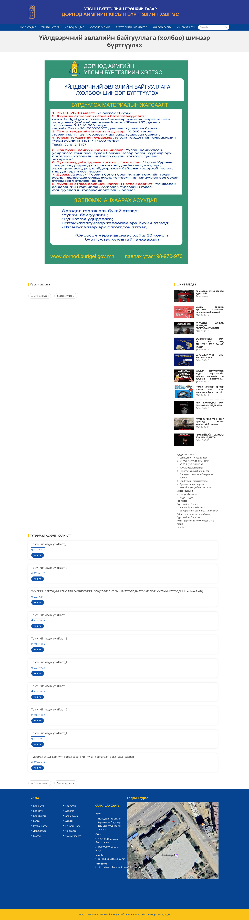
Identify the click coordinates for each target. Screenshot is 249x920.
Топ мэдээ (182, 500)
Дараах (66, 295)
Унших (38, 555)
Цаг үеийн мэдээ (188, 494)
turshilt (180, 527)
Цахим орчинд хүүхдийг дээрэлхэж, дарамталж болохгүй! (210, 309)
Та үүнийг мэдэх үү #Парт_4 (49, 662)
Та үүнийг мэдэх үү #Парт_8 (49, 544)
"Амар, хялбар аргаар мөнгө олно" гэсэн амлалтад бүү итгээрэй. (210, 389)
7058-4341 (103, 839)
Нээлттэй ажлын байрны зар (195, 470)
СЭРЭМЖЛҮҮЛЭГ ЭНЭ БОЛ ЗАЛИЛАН (210, 356)
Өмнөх (39, 295)
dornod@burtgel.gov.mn (111, 858)
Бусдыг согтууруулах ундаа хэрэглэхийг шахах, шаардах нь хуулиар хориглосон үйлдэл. (210, 376)
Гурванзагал (40, 825)
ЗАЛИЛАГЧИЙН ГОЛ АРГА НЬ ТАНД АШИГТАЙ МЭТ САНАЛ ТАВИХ (210, 342)
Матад (37, 835)
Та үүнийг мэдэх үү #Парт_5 (49, 638)
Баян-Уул (38, 805)
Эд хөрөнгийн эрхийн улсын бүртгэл (199, 510)
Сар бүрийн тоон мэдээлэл (194, 480)
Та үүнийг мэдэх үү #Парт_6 (49, 615)
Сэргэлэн (70, 805)
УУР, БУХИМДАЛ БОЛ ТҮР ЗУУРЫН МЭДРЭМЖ (210, 404)
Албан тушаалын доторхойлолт (193, 514)
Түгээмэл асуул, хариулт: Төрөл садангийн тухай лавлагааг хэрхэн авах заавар (82, 757)
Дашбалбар (40, 830)
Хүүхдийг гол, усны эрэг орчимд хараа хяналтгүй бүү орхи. (210, 421)
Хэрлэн (69, 820)
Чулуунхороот (73, 835)
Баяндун (38, 810)
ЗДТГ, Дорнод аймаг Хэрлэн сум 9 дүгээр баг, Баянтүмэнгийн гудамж (109, 824)
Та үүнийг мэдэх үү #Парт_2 (49, 709)
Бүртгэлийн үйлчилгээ (188, 504)
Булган (37, 820)
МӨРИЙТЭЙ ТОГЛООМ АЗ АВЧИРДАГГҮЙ (210, 436)
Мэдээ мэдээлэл (185, 490)
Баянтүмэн (39, 815)
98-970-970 (104, 847)
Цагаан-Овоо (72, 825)
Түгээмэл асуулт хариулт (192, 484)
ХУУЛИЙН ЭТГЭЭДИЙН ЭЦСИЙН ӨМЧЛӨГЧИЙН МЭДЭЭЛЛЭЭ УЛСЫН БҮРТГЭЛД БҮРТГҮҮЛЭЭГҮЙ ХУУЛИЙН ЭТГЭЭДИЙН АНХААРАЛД (117, 591)
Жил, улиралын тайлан (191, 467)
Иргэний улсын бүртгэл (192, 507)
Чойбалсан (71, 830)
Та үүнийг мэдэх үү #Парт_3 (49, 686)
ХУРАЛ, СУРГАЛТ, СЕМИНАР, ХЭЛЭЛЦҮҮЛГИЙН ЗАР (194, 462)
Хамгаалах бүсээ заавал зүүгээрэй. (210, 292)
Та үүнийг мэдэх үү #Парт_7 (49, 568)
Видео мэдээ (186, 497)
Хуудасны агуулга (186, 454)
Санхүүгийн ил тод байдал (193, 457)
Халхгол (69, 810)
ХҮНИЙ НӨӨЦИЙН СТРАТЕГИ (195, 487)
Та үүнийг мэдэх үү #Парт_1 (49, 733)
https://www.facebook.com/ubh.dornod (120, 867)
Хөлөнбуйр (71, 815)
